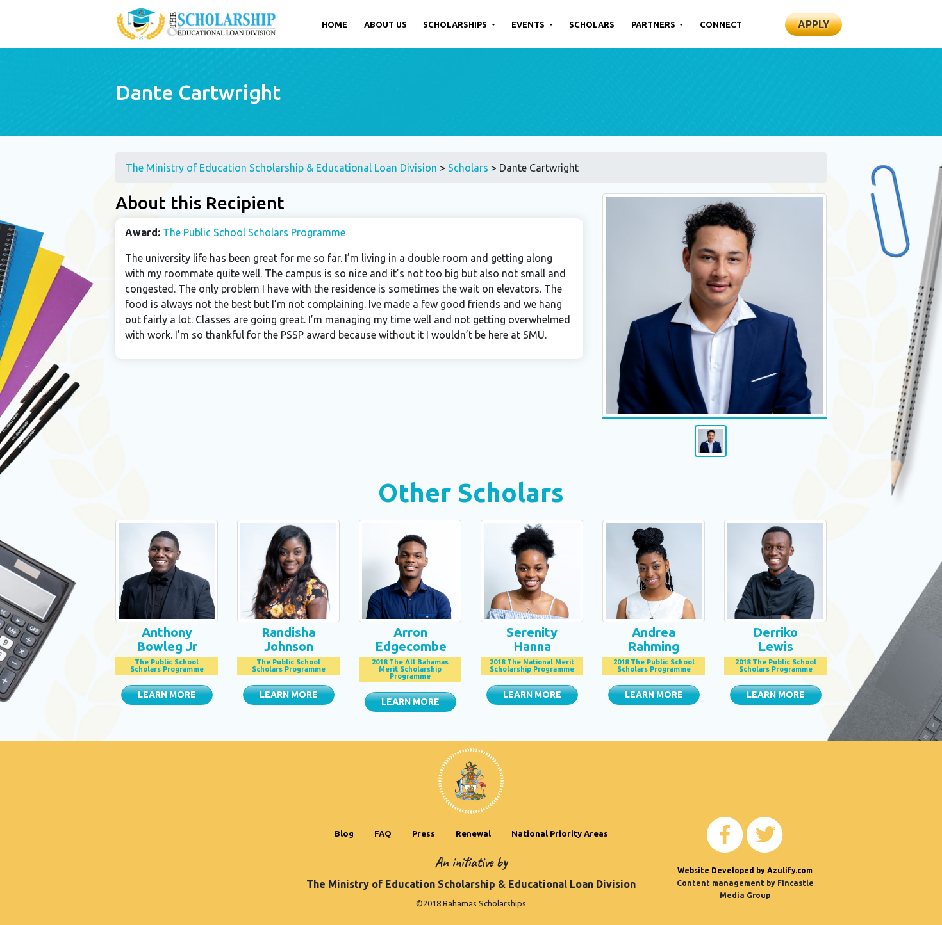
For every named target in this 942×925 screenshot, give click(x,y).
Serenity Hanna (532, 639)
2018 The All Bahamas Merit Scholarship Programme (410, 669)
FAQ (383, 833)
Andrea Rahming (653, 639)
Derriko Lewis (775, 639)
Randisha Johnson (288, 639)
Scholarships (456, 24)
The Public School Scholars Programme (254, 232)
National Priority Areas (559, 833)
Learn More (167, 694)
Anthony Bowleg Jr (166, 639)
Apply (813, 24)
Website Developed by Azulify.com (745, 870)
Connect (721, 24)
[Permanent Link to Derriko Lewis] (775, 569)
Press (423, 833)
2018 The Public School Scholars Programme (654, 665)
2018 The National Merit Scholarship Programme (532, 665)
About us (385, 24)
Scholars (592, 24)
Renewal (473, 833)
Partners (654, 24)
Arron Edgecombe (411, 639)
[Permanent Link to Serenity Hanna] (532, 569)
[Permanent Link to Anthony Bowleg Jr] (166, 569)
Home (334, 24)
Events (529, 24)
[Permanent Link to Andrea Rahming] (653, 569)
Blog (344, 833)
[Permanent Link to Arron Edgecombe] (410, 569)
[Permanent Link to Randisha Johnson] (288, 569)
